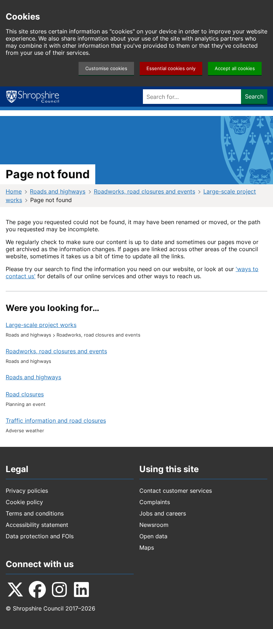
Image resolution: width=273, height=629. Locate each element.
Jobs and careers (162, 513)
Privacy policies (27, 490)
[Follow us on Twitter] (15, 589)
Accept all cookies (235, 68)
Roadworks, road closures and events (144, 191)
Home (14, 191)
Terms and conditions (35, 513)
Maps (146, 547)
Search (254, 96)
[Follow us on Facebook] (37, 589)
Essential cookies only (171, 68)
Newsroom (153, 524)
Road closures (25, 394)
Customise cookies (106, 68)
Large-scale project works (41, 324)
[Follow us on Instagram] (59, 589)
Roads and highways (57, 191)
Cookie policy (24, 502)
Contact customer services (175, 490)
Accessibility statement (37, 524)
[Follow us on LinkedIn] (81, 589)
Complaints (154, 502)
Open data (153, 536)
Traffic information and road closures (56, 420)
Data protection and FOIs (40, 536)
